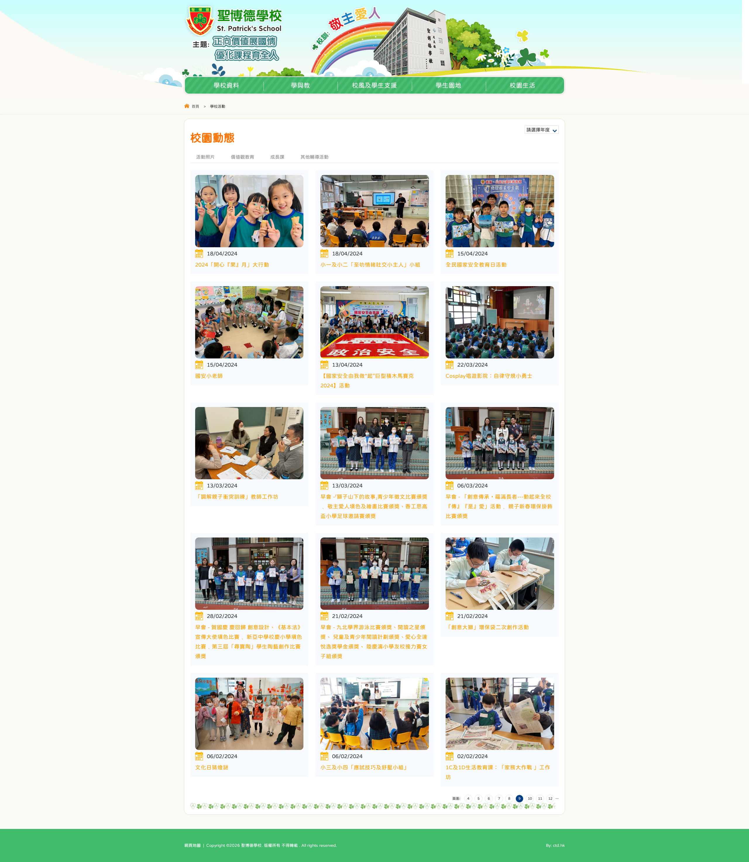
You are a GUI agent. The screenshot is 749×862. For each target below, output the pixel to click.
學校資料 (226, 85)
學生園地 (448, 85)
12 (550, 798)
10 (530, 798)
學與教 (300, 85)
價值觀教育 (242, 156)
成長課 (277, 156)
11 (540, 798)
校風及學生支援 (374, 85)
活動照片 (205, 156)
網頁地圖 (192, 845)
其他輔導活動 (314, 156)
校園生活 (522, 85)
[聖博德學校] (234, 35)
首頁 (195, 106)
